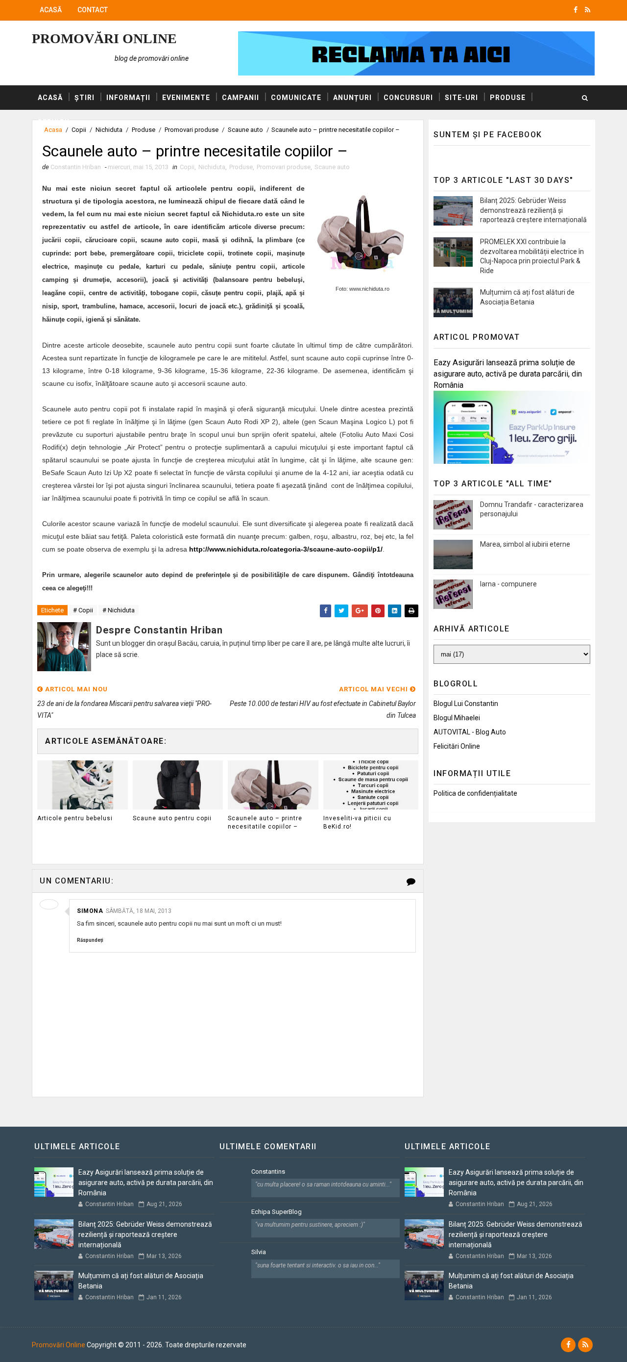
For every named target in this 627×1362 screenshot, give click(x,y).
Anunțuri (352, 97)
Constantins (268, 1171)
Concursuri (408, 97)
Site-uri (461, 97)
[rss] (587, 9)
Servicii (54, 122)
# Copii (83, 610)
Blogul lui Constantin (466, 703)
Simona (90, 911)
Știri (84, 97)
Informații (128, 97)
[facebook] (575, 9)
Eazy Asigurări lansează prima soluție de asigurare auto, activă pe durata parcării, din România (508, 374)
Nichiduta (211, 167)
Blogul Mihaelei (457, 718)
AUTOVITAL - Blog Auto (470, 732)
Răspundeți (90, 940)
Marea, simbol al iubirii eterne (525, 544)
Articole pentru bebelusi (75, 818)
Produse (508, 97)
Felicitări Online (457, 746)
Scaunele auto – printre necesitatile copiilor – (265, 822)
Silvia (258, 1252)
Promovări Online (104, 38)
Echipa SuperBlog (276, 1211)
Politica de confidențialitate (475, 793)
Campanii (240, 97)
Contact (92, 10)
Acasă (51, 10)
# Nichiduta (118, 610)
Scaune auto (332, 167)
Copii (187, 167)
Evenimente (186, 97)
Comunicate (296, 97)
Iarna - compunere (508, 584)
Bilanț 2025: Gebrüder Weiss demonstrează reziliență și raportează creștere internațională (533, 210)
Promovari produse (284, 167)
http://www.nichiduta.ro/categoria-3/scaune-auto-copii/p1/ (286, 549)
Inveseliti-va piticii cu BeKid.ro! (357, 822)
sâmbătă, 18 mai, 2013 (138, 911)
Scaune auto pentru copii (172, 818)
